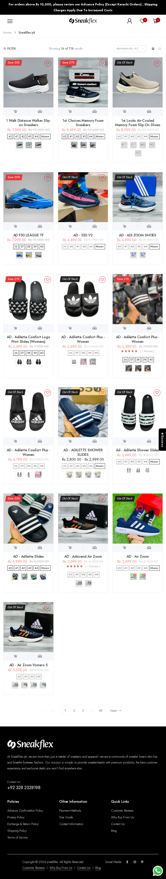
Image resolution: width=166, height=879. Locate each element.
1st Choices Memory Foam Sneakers (82, 123)
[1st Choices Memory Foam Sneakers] (83, 82)
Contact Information (71, 824)
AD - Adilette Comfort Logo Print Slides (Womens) (28, 339)
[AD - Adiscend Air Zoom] (83, 519)
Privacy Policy (15, 817)
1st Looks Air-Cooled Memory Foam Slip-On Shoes (137, 123)
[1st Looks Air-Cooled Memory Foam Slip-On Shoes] (138, 82)
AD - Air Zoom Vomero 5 (28, 665)
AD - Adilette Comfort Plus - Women (83, 339)
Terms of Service (17, 837)
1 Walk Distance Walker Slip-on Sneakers (28, 123)
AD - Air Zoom (137, 556)
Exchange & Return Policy (22, 824)
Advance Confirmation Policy (25, 810)
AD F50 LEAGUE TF (28, 235)
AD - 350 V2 (83, 235)
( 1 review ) (147, 351)
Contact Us (118, 824)
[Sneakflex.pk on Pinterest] (142, 862)
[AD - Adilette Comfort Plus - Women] (83, 299)
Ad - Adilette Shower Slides (137, 450)
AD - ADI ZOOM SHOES (137, 235)
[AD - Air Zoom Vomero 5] (28, 627)
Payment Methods (70, 810)
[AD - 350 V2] (83, 197)
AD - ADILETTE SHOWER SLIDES (83, 452)
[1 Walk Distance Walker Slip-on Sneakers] (28, 82)
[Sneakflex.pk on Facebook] (127, 862)
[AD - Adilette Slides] (28, 519)
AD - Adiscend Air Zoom (83, 556)
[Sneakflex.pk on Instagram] (134, 862)
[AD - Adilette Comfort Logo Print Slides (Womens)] (28, 299)
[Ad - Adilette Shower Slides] (138, 412)
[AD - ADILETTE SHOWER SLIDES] (83, 412)
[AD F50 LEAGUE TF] (28, 197)
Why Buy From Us (122, 817)
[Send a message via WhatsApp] (158, 871)
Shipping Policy (17, 831)
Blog (114, 831)
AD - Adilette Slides (28, 556)
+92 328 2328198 (23, 787)
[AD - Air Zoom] (138, 519)
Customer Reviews (122, 810)
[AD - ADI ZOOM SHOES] (138, 197)
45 (100, 710)
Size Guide (66, 817)
